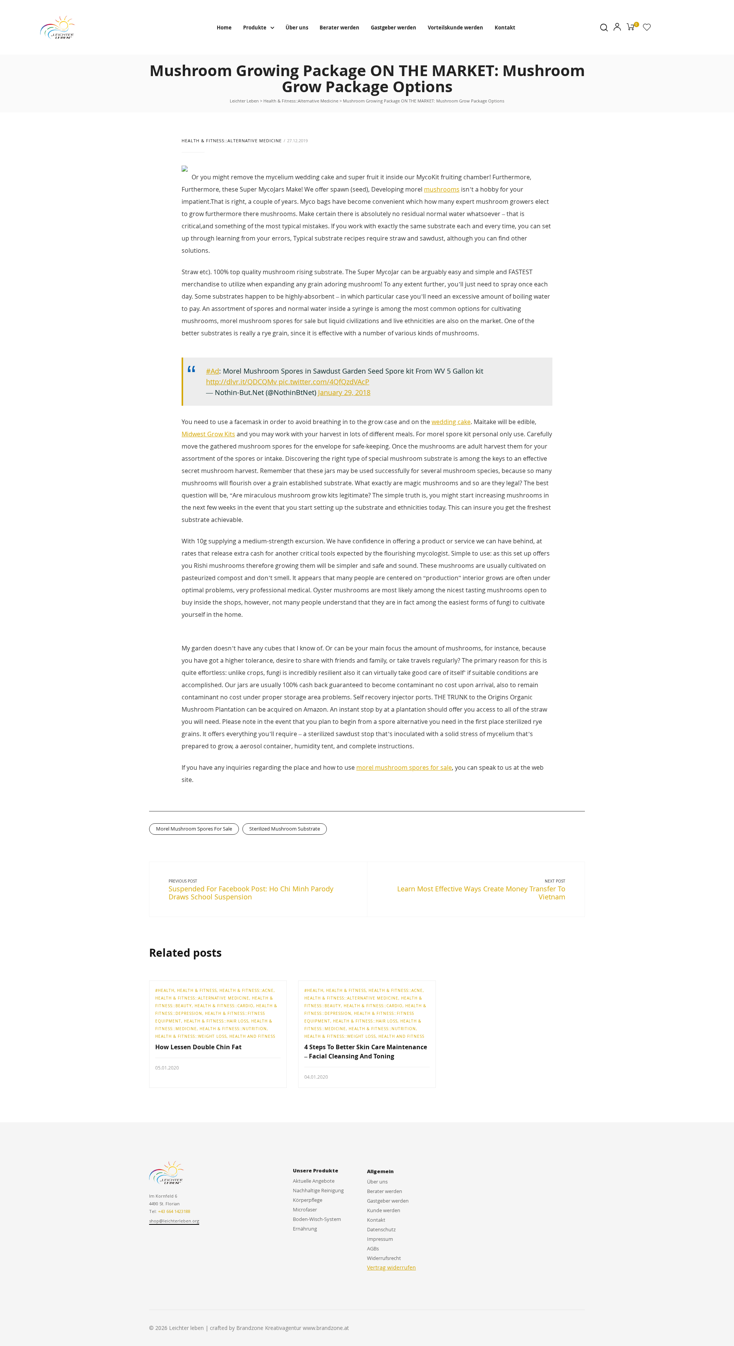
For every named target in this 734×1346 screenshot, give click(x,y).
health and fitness (252, 1036)
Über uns (297, 27)
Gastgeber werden (393, 27)
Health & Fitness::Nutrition (233, 1028)
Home (224, 27)
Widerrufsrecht (384, 1258)
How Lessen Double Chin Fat (198, 1047)
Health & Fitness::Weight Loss (191, 1036)
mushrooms (442, 189)
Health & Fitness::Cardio (224, 1005)
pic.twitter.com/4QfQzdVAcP (324, 381)
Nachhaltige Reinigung (318, 1190)
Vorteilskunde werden (455, 27)
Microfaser (305, 1209)
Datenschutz (381, 1229)
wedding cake (451, 422)
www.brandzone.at (326, 1327)
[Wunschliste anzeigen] (647, 29)
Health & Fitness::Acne (246, 990)
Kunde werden (383, 1210)
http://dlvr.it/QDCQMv (242, 381)
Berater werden (339, 27)
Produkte (254, 27)
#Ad (212, 371)
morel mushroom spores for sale (404, 767)
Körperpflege (307, 1199)
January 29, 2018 (344, 392)
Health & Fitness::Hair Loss (216, 1021)
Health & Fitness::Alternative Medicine (232, 140)
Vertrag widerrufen (391, 1267)
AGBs (373, 1248)
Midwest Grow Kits (208, 434)
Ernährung (305, 1228)
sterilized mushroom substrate (284, 828)
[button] (174, 1221)
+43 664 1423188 (174, 1211)
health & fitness (197, 990)
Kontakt (505, 27)
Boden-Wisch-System (317, 1219)
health (166, 990)
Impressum (380, 1238)
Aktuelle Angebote (314, 1180)
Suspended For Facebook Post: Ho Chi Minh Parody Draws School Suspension (251, 893)
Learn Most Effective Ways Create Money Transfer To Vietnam (481, 893)
